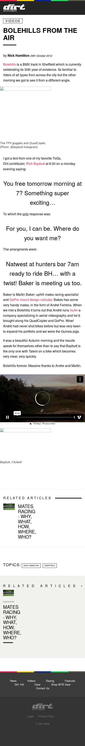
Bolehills (9, 64)
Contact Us (42, 688)
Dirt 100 (19, 684)
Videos (12, 20)
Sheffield (49, 565)
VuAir (74, 310)
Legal (30, 716)
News (13, 681)
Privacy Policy (46, 716)
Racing (50, 681)
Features (70, 681)
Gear (37, 684)
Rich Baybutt (35, 163)
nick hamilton (31, 565)
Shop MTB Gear (61, 684)
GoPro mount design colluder (30, 299)
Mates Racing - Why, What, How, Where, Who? (27, 521)
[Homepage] (42, 705)
